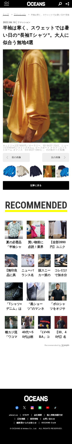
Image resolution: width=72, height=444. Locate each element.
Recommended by (53, 345)
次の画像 (55, 157)
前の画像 (16, 157)
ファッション (20, 14)
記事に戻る (36, 185)
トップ (6, 14)
